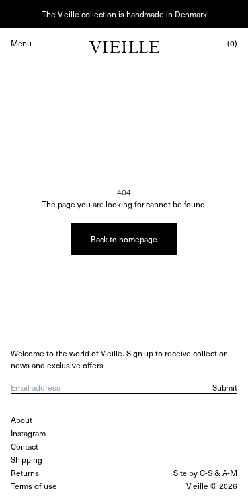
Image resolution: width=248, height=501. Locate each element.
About (21, 420)
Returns (25, 473)
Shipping (26, 459)
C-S (206, 473)
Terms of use (34, 486)
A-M (229, 473)
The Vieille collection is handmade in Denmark (124, 14)
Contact (24, 446)
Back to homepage (124, 239)
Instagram (28, 433)
